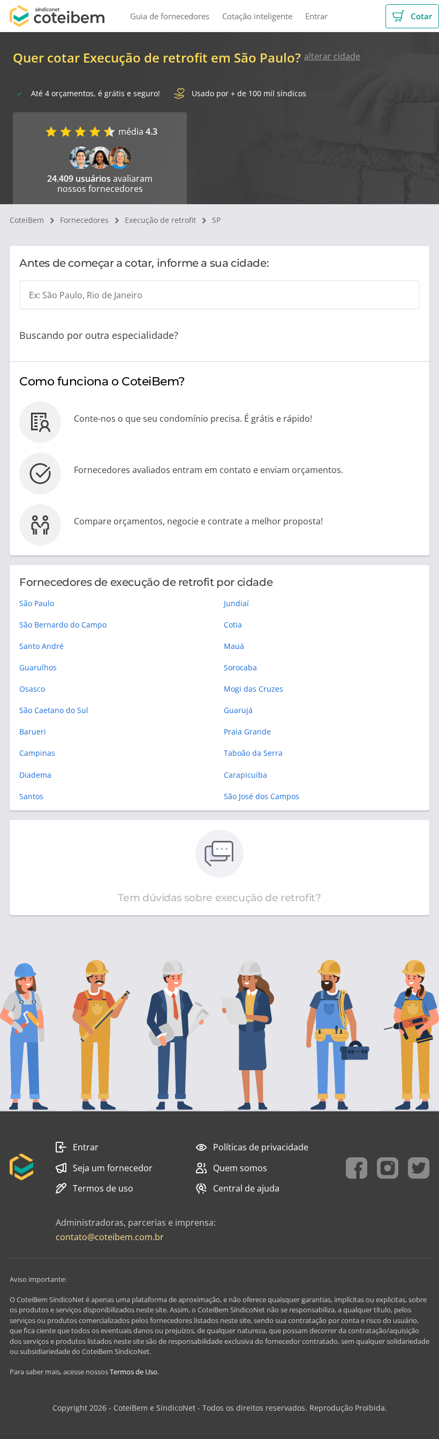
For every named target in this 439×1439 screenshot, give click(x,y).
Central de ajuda (246, 1188)
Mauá (234, 646)
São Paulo (36, 603)
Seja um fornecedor (113, 1168)
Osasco (32, 689)
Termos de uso (103, 1188)
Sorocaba (240, 667)
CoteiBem (27, 220)
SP (216, 220)
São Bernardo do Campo (63, 625)
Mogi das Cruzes (253, 689)
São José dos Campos (261, 796)
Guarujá (238, 710)
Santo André (41, 646)
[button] (412, 16)
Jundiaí (236, 603)
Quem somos (240, 1168)
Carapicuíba (245, 775)
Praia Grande (247, 731)
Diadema (35, 775)
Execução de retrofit (160, 220)
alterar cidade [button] (332, 56)
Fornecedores (84, 220)
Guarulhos (38, 667)
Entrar (86, 1147)
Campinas (37, 753)
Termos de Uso (133, 1371)
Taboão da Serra (253, 753)
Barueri (32, 731)
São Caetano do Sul (53, 710)
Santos (31, 796)
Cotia (233, 625)
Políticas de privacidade (260, 1147)
